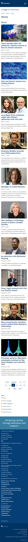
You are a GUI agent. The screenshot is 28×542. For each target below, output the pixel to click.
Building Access (5, 482)
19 (10, 385)
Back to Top (24, 540)
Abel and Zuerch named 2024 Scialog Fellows (13, 82)
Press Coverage (7, 401)
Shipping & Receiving (6, 497)
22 (21, 385)
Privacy (24, 535)
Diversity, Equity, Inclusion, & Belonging (11, 488)
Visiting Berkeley (6, 515)
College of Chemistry (10, 9)
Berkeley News (5, 508)
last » (21, 388)
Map (2, 441)
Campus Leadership (6, 509)
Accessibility (23, 531)
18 (6, 385)
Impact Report (7, 406)
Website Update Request (7, 501)
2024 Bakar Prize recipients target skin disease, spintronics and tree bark (12, 117)
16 (21, 382)
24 (10, 389)
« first (8, 382)
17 (24, 382)
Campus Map (4, 513)
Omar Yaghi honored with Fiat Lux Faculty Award (14, 289)
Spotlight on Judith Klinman (13, 186)
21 (17, 385)
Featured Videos (7, 409)
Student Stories (7, 412)
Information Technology (7, 494)
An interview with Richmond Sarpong (13, 257)
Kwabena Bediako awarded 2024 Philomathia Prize (12, 152)
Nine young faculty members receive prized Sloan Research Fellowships (14, 324)
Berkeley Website (6, 506)
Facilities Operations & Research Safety (11, 490)
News (7, 13)
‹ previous (14, 382)
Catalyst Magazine (8, 403)
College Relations (5, 484)
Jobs (2, 495)
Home (2, 13)
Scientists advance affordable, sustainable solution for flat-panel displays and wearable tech (14, 361)
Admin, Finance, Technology (8, 481)
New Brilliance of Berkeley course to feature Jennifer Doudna (12, 222)
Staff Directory (5, 499)
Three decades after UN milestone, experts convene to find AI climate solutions (14, 45)
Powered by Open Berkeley (20, 529)
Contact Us (4, 486)
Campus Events (5, 511)
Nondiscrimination (22, 533)
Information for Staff (6, 492)
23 (25, 385)
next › (15, 388)
